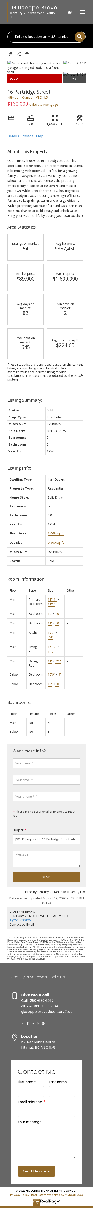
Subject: (18, 830)
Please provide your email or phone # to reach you (44, 814)
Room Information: (26, 579)
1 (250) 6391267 (21, 920)
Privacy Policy (19, 1195)
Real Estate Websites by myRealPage (57, 1195)
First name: (27, 1082)
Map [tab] (39, 136)
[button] (22, 1023)
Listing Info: (19, 468)
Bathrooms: (19, 702)
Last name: (58, 1082)
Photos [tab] (27, 136)
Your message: (30, 1122)
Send (46, 877)
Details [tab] (13, 136)
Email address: (30, 1102)
